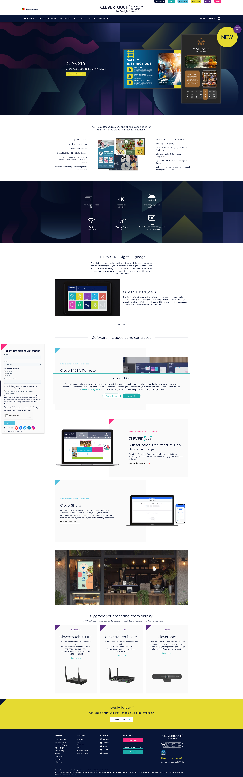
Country (6, 361)
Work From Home (82, 753)
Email (6, 354)
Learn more (76, 658)
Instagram (106, 753)
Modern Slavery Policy (161, 772)
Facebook (106, 743)
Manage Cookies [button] (112, 396)
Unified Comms (59, 756)
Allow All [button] (131, 396)
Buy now (207, 1)
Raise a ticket (159, 1)
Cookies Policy (133, 772)
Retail (79, 742)
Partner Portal (183, 1)
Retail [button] (92, 19)
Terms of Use (116, 772)
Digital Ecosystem (60, 739)
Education (9, 371)
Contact (217, 1)
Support (171, 1)
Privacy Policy (124, 772)
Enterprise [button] (65, 19)
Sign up (133, 752)
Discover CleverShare (68, 522)
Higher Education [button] (47, 19)
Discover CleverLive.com (137, 463)
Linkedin (105, 749)
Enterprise (80, 739)
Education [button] (29, 19)
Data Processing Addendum (146, 772)
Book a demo (196, 1)
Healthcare (80, 745)
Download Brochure (75, 74)
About (212, 19)
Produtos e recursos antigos (175, 772)
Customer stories (82, 750)
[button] (61, 9)
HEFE (79, 748)
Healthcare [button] (80, 19)
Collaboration (59, 762)
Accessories (58, 759)
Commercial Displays (61, 745)
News (202, 19)
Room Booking (59, 750)
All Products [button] (105, 19)
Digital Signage (59, 748)
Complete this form (120, 719)
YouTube (106, 739)
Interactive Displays (61, 742)
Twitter (105, 746)
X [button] (42, 346)
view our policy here (91, 389)
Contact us (133, 740)
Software (57, 753)
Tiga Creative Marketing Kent (68, 775)
